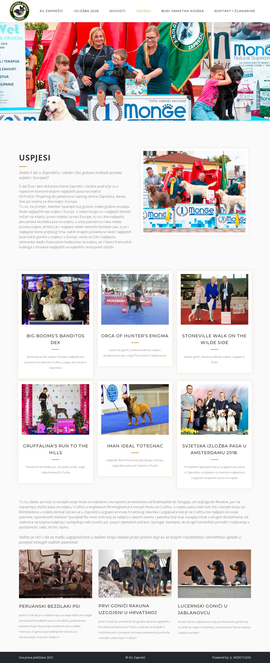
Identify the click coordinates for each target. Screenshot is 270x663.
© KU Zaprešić (135, 657)
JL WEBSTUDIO (240, 657)
